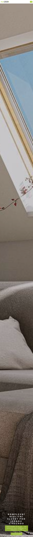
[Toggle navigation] (31, 2)
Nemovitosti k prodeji (16, 533)
